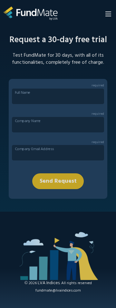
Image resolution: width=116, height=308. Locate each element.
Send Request (58, 181)
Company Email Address (34, 149)
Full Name (22, 93)
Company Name (28, 121)
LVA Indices (49, 283)
